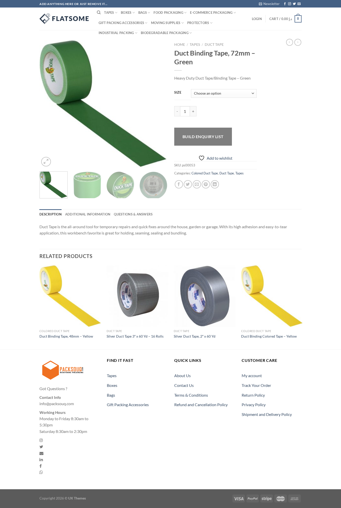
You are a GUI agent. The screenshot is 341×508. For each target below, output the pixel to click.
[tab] (50, 214)
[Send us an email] (299, 4)
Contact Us (184, 385)
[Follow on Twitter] (294, 4)
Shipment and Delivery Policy (267, 414)
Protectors (198, 23)
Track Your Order (256, 385)
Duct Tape (214, 45)
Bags (142, 13)
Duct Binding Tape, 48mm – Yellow (66, 336)
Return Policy (253, 395)
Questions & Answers (133, 214)
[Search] (99, 12)
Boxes (126, 13)
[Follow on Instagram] (289, 4)
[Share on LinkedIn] (215, 184)
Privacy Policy (254, 404)
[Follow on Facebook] (284, 4)
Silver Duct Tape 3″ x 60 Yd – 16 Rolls (135, 336)
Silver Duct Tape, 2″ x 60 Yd (194, 336)
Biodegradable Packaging (164, 33)
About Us (182, 375)
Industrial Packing (116, 33)
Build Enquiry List (203, 136)
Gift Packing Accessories (121, 23)
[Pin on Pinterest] (206, 184)
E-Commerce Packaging (211, 13)
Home (179, 45)
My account (252, 375)
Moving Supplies (165, 23)
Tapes (109, 13)
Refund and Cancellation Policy (201, 404)
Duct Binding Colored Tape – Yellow (269, 336)
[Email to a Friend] (197, 184)
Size (177, 92)
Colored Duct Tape (204, 173)
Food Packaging (168, 13)
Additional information (88, 214)
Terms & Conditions (191, 395)
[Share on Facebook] (179, 184)
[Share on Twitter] (188, 184)
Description (50, 214)
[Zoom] (46, 162)
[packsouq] (64, 19)
